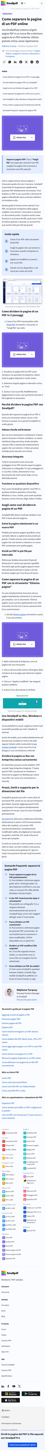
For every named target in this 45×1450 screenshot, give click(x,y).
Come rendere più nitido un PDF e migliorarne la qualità (22, 1109)
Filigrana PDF (31, 1158)
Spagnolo (16, 53)
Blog (3, 1316)
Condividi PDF (31, 1168)
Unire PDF (9, 1237)
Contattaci (5, 1417)
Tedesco (9, 53)
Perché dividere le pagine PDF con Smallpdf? (20, 82)
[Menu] (41, 3)
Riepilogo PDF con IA (34, 1212)
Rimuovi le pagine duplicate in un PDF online (21, 1058)
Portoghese (10, 56)
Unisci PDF (6, 1078)
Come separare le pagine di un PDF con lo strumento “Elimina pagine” (23, 93)
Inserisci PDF (6, 1340)
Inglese (37, 51)
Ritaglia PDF (31, 1150)
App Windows (6, 1376)
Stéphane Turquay (9, 46)
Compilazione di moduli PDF (32, 1163)
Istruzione (5, 1292)
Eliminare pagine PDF (11, 1019)
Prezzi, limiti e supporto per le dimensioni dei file (21, 105)
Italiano (7, 1410)
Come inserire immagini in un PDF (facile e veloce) (20, 1033)
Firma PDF (30, 1177)
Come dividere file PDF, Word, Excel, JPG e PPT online (22, 1041)
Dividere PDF (7, 1027)
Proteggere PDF (32, 1195)
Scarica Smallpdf (7, 1364)
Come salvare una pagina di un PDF (17, 1054)
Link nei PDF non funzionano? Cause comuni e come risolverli (22, 1116)
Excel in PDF (10, 1196)
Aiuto (3, 1311)
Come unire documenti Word (14, 1082)
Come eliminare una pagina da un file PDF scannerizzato (20, 1064)
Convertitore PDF (11, 1141)
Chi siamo (5, 1305)
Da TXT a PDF (10, 1217)
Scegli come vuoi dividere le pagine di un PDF (20, 88)
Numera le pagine (33, 1145)
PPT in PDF (9, 1200)
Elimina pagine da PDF (13, 1250)
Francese (24, 53)
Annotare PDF (31, 1137)
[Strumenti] (23, 3)
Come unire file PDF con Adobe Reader (18, 1086)
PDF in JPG (9, 1158)
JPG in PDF (9, 1166)
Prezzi (3, 1329)
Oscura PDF (30, 1154)
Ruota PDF (9, 1246)
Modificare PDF (32, 1133)
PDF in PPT (9, 1183)
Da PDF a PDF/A (11, 1150)
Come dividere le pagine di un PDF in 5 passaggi (21, 77)
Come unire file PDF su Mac (13, 1090)
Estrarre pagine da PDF (12, 1023)
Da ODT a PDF (10, 1208)
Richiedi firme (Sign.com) (31, 1182)
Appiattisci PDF (32, 1199)
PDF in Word (10, 1175)
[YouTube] (13, 1386)
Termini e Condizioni (9, 1430)
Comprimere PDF (11, 1133)
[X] (19, 1386)
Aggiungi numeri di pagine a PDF (16, 1014)
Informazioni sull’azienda (11, 1423)
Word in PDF (10, 1191)
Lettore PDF (31, 1141)
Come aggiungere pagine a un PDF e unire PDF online (22, 1048)
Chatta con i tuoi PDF (34, 1208)
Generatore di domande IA (31, 1221)
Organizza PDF (8, 1103)
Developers (5, 1346)
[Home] (2, 9)
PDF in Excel (10, 1179)
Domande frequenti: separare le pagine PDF (20, 110)
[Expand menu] (32, 137)
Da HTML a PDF (11, 1225)
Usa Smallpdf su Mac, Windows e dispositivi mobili (22, 99)
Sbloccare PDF (31, 1191)
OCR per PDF (10, 1145)
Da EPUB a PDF (11, 1229)
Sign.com (5, 1351)
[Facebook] (8, 1386)
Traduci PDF (31, 1216)
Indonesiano (34, 53)
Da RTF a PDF (10, 1221)
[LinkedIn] (2, 1386)
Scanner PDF (31, 1231)
